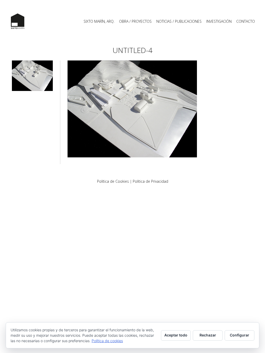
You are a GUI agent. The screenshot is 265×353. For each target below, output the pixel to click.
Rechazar (208, 335)
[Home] (17, 21)
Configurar (239, 335)
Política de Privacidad (150, 181)
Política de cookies (107, 341)
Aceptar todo (175, 335)
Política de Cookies (113, 181)
